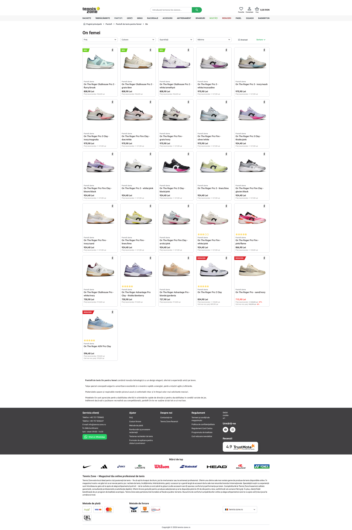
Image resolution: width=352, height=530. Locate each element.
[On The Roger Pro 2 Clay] (214, 270)
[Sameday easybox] (155, 509)
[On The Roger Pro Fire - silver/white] (214, 114)
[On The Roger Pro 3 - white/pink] (138, 166)
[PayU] (87, 509)
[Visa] (98, 509)
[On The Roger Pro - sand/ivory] (252, 270)
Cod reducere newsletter (202, 436)
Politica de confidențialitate (203, 424)
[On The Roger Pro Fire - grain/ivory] (176, 114)
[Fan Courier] (133, 509)
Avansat (244, 40)
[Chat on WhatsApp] (94, 436)
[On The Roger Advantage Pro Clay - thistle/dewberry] (138, 270)
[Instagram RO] (232, 429)
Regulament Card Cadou (202, 428)
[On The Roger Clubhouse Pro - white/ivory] (100, 270)
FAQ (131, 417)
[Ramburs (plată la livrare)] (87, 518)
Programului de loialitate (202, 432)
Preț (85, 40)
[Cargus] (144, 509)
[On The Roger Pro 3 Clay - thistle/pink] (252, 114)
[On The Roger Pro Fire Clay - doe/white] (138, 114)
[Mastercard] (108, 509)
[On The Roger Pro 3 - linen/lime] (214, 166)
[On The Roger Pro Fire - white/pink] (214, 218)
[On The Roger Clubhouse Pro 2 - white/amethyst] (176, 62)
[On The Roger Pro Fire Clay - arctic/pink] (176, 218)
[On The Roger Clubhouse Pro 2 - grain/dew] (138, 62)
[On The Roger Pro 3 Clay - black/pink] (176, 166)
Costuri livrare (135, 421)
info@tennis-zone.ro (97, 424)
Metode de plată (136, 425)
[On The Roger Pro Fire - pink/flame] (252, 218)
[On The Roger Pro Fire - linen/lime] (138, 218)
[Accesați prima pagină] (91, 10)
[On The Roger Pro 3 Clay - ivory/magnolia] (100, 114)
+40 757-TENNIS (97, 417)
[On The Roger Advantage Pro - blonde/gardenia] (176, 270)
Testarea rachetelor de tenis (141, 436)
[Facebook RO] (225, 429)
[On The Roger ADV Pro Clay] (100, 324)
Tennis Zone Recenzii (169, 421)
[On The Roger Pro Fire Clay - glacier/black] (252, 166)
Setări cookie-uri (225, 415)
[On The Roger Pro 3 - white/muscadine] (214, 62)
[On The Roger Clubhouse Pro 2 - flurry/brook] (100, 62)
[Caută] (197, 10)
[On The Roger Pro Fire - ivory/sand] (100, 218)
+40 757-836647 (98, 2)
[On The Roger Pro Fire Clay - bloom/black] (100, 166)
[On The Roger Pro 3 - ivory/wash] (252, 62)
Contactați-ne (166, 417)
